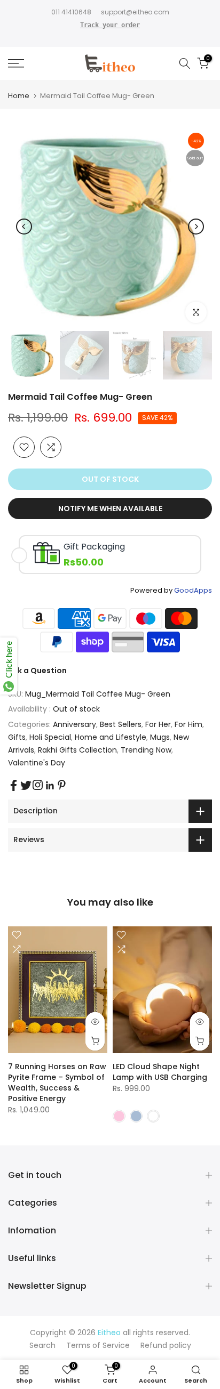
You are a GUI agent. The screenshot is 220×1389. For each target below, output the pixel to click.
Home (18, 96)
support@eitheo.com (135, 12)
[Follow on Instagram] (38, 785)
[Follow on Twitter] (26, 785)
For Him (188, 724)
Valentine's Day (36, 762)
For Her (158, 724)
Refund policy (165, 1345)
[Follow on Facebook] (13, 785)
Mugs (160, 737)
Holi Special (50, 737)
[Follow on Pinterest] (62, 785)
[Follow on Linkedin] (50, 786)
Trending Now (146, 750)
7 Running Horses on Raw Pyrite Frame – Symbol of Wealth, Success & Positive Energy (57, 1082)
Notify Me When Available (110, 508)
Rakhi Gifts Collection (77, 750)
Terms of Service (98, 1345)
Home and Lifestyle (110, 737)
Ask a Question (37, 670)
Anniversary (74, 724)
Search (42, 1345)
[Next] (196, 227)
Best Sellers (121, 724)
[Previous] (24, 227)
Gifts (17, 737)
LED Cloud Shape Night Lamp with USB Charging (160, 1072)
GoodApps (193, 590)
